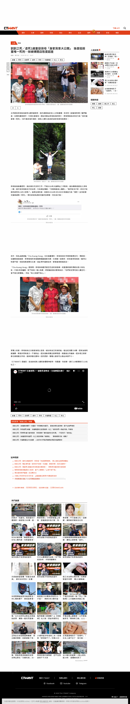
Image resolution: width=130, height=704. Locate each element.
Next (8, 74)
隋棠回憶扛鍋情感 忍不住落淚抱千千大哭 (49, 656)
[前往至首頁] (11, 28)
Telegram (82, 683)
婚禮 (99, 104)
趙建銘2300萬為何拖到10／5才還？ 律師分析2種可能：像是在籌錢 (49, 597)
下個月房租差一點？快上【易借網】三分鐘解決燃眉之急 (74, 597)
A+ (13, 108)
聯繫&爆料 (63, 678)
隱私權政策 (44, 701)
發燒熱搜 (100, 678)
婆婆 (99, 107)
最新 (23, 33)
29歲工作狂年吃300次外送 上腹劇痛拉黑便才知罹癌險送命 (36, 476)
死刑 (19, 60)
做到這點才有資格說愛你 (47, 537)
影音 (107, 32)
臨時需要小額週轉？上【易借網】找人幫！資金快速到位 (49, 617)
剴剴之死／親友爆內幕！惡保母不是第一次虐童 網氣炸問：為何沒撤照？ (40, 464)
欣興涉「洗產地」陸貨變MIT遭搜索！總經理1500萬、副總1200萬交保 (24, 518)
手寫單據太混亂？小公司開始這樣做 (27, 479)
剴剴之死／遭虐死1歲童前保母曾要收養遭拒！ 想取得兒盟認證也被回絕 (40, 467)
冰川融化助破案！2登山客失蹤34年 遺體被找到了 (74, 656)
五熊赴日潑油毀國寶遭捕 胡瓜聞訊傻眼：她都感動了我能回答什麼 (23, 636)
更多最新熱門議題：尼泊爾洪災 (26, 473)
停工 (93, 107)
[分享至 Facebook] (8, 67)
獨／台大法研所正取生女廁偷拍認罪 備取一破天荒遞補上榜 (23, 617)
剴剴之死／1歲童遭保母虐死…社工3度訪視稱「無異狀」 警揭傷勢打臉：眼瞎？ (40, 436)
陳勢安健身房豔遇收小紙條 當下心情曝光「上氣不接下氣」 (36, 470)
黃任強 (17, 55)
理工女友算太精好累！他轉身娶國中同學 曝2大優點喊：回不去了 (74, 577)
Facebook (50, 683)
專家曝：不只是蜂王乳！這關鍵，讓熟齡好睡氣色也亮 (74, 518)
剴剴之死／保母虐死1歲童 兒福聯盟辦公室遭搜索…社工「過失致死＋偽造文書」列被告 (43, 429)
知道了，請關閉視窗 (120, 697)
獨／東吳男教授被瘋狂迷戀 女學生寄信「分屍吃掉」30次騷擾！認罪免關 (23, 656)
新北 (61, 60)
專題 (117, 32)
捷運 (93, 104)
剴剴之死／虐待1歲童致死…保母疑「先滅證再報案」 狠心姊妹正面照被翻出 (41, 461)
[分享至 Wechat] (8, 70)
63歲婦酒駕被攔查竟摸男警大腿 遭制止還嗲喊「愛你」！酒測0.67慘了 (75, 538)
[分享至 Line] (8, 63)
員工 (113, 104)
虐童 (13, 60)
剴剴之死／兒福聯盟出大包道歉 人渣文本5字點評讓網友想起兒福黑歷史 (37, 440)
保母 (39, 60)
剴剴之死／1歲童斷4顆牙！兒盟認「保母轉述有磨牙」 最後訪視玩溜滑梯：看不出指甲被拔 (44, 426)
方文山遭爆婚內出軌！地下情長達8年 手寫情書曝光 (49, 558)
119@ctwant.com (56, 487)
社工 (55, 60)
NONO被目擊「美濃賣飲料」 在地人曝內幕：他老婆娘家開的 (24, 538)
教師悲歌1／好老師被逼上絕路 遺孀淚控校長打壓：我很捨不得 (49, 518)
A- (18, 108)
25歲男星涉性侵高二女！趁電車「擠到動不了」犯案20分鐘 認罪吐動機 (49, 636)
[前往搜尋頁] (125, 28)
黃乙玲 (106, 104)
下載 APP (116, 28)
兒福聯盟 (48, 60)
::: (12, 35)
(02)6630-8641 (31, 487)
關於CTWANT (44, 678)
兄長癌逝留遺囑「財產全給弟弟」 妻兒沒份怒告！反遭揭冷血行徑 (23, 577)
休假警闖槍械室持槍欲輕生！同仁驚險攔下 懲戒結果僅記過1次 (23, 597)
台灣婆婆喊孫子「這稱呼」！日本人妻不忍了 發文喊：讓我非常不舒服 (74, 636)
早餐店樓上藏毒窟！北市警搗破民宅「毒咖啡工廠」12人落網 (75, 617)
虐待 (33, 60)
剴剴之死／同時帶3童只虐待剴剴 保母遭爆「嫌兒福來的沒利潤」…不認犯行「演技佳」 (43, 433)
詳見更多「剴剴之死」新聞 (21, 421)
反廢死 (26, 60)
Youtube (66, 683)
